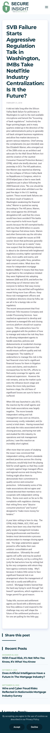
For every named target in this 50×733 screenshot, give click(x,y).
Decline (34, 727)
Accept (17, 727)
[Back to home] (16, 7)
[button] (46, 7)
